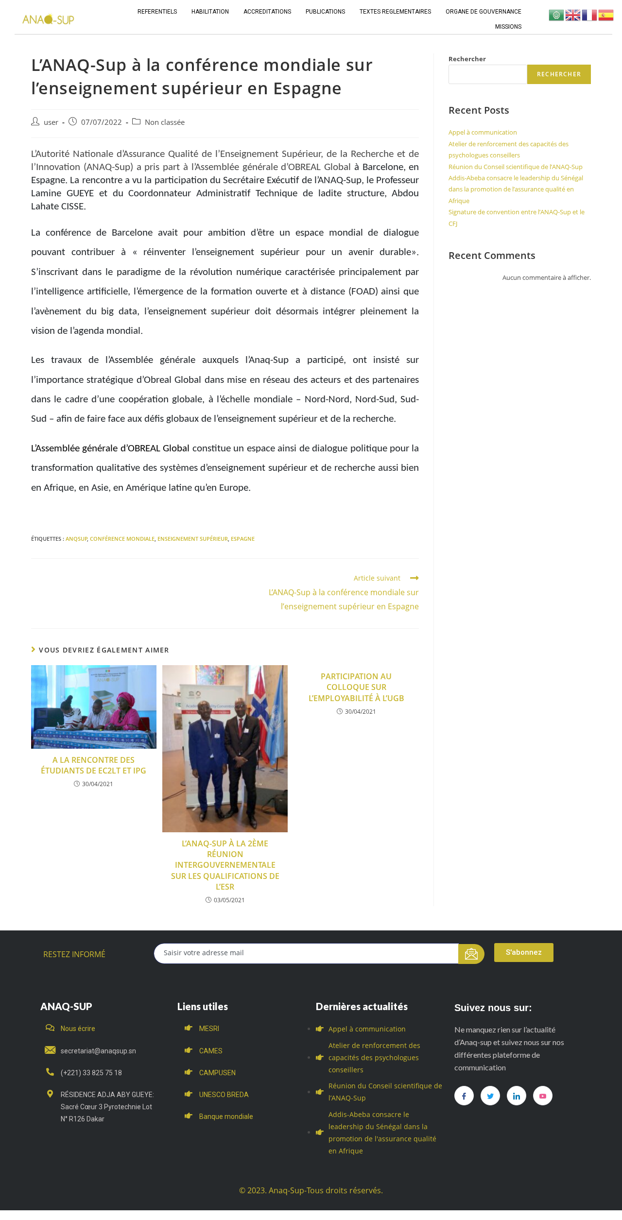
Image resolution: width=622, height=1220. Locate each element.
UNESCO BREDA (224, 1095)
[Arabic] (557, 14)
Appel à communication (483, 132)
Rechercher (467, 58)
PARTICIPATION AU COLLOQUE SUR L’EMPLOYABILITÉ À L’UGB (356, 687)
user (51, 122)
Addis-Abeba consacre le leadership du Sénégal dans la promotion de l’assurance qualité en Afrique (516, 189)
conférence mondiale (122, 538)
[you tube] (543, 1095)
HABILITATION (210, 11)
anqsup (76, 538)
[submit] (471, 954)
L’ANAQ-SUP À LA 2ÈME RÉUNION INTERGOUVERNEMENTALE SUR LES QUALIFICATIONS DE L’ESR (225, 865)
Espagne (243, 538)
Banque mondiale (226, 1116)
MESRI (209, 1028)
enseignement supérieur (192, 538)
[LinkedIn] (516, 1095)
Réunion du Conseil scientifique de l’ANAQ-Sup (516, 166)
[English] (573, 14)
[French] (590, 14)
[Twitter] (490, 1095)
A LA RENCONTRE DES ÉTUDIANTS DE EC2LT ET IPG (93, 765)
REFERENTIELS (157, 11)
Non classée (165, 122)
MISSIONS (508, 26)
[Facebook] (464, 1095)
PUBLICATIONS (325, 11)
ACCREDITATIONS (267, 11)
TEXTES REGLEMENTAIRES (395, 11)
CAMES (211, 1051)
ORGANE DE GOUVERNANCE (483, 11)
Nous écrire (78, 1028)
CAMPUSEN (217, 1073)
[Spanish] (606, 14)
